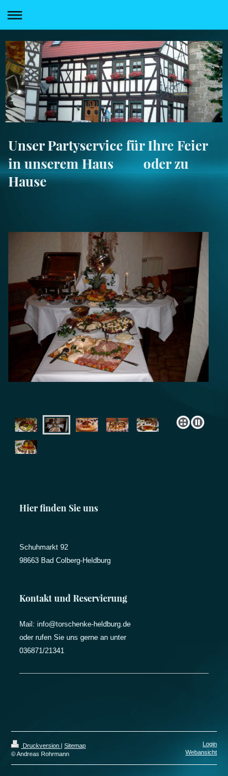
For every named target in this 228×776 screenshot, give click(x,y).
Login (210, 744)
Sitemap (75, 745)
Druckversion (41, 745)
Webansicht (201, 752)
